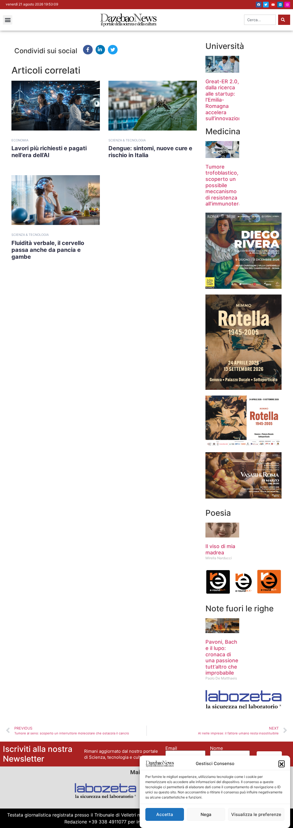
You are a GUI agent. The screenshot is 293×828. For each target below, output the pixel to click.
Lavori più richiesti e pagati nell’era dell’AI (49, 152)
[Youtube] (273, 4)
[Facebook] (259, 4)
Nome (216, 748)
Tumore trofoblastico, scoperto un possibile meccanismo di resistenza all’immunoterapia (227, 185)
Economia (19, 140)
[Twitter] (266, 4)
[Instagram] (287, 4)
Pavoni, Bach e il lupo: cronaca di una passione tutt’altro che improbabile (221, 657)
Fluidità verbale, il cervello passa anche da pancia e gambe (47, 250)
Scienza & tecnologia (127, 140)
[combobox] (260, 20)
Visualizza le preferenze (256, 814)
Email (171, 748)
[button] (281, 763)
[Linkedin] (280, 4)
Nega (206, 814)
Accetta (164, 814)
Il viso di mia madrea (220, 549)
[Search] (284, 20)
